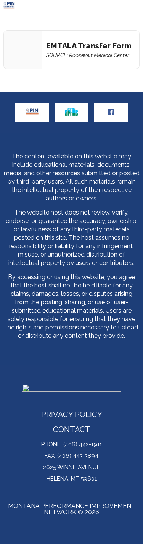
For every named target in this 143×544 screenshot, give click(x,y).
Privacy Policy (71, 415)
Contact (71, 430)
